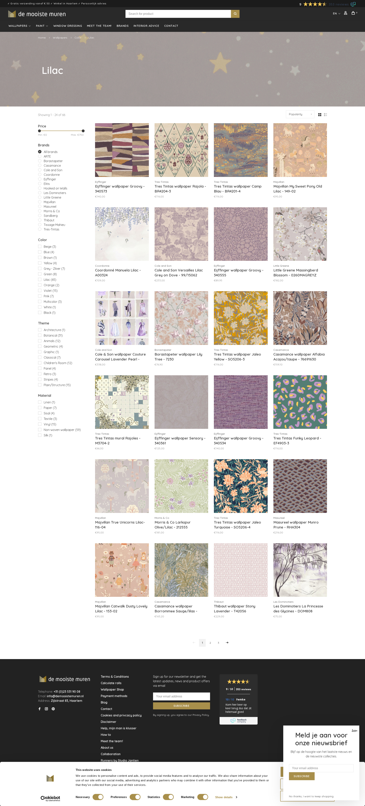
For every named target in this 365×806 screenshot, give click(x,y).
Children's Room (58, 363)
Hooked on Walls (55, 188)
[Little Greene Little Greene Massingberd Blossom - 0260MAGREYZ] (300, 234)
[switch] (135, 797)
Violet (51, 291)
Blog (104, 702)
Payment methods (114, 696)
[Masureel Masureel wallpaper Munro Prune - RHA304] (300, 486)
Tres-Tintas (51, 229)
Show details (223, 797)
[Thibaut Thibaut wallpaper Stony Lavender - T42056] (241, 570)
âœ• (354, 730)
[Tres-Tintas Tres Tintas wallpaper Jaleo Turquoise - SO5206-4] (241, 486)
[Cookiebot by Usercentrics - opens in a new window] (50, 798)
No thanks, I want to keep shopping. (311, 796)
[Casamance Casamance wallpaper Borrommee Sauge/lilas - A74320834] (181, 570)
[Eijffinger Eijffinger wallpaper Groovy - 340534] (241, 402)
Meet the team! (99, 26)
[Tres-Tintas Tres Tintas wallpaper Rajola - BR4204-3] (181, 150)
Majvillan (50, 202)
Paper (50, 408)
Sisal (49, 413)
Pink (49, 296)
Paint (40, 26)
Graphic (51, 352)
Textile (50, 419)
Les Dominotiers (55, 193)
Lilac (91, 37)
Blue (49, 252)
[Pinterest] (53, 709)
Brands (123, 26)
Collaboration (111, 754)
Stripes (51, 379)
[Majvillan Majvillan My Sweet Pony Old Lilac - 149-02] (300, 150)
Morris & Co (52, 211)
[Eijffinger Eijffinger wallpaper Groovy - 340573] (122, 150)
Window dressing (67, 26)
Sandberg (51, 216)
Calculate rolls (111, 683)
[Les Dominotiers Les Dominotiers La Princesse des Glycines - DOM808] (300, 570)
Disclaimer (108, 722)
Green (50, 274)
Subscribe (182, 705)
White (50, 307)
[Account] (346, 13)
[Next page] (227, 643)
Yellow (50, 263)
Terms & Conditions (115, 676)
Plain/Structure (57, 385)
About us (107, 747)
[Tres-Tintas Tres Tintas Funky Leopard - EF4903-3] (300, 402)
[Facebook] (39, 709)
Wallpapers (18, 26)
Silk (48, 435)
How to (106, 735)
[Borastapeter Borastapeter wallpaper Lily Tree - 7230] (181, 318)
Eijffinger (50, 179)
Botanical (53, 335)
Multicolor (53, 302)
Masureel (50, 206)
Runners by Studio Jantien (120, 760)
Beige (50, 246)
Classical (52, 357)
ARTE (47, 156)
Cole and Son (53, 170)
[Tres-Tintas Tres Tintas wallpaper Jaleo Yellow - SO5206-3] (241, 318)
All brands (51, 152)
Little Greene (52, 197)
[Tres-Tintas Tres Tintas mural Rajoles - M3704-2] (122, 402)
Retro (50, 374)
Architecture (54, 330)
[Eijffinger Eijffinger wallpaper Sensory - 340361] (181, 402)
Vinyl (50, 424)
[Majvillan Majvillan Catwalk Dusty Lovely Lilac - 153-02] (122, 570)
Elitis (47, 184)
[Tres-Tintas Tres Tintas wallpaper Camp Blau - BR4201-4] (241, 150)
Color (78, 37)
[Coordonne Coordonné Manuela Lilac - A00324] (122, 234)
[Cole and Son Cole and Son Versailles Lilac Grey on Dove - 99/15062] (181, 234)
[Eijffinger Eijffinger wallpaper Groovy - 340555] (241, 234)
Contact (171, 26)
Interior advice (146, 26)
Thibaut (49, 220)
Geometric (53, 346)
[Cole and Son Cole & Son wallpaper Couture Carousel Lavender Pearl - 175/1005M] (122, 318)
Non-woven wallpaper (62, 430)
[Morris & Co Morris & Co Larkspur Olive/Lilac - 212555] (181, 486)
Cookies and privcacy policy (121, 715)
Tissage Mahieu (54, 225)
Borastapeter (53, 161)
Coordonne (52, 175)
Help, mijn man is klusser (118, 728)
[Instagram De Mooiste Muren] (46, 709)
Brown (50, 257)
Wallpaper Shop (112, 689)
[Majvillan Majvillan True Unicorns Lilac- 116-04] (122, 486)
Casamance (52, 165)
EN (335, 13)
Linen (49, 402)
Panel (50, 368)
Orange (51, 285)
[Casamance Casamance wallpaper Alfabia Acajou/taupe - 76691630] (300, 318)
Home (42, 37)
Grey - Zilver (54, 269)
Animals (52, 341)
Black (50, 313)
